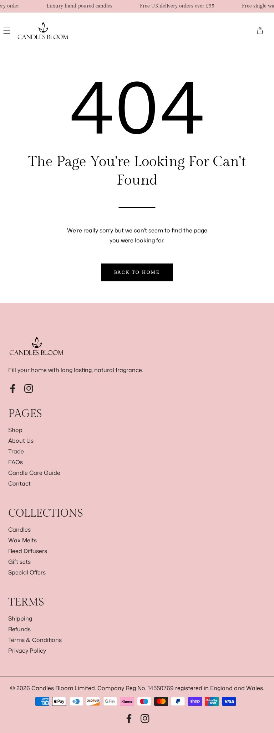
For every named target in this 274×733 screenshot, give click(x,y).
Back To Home (137, 272)
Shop (15, 430)
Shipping (20, 618)
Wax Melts (22, 540)
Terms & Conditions (35, 640)
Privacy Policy (27, 650)
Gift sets (19, 562)
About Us (21, 441)
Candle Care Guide (34, 473)
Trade (16, 451)
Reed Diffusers (27, 551)
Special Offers (27, 572)
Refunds (19, 629)
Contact (19, 483)
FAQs (15, 462)
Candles (19, 529)
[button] (7, 30)
